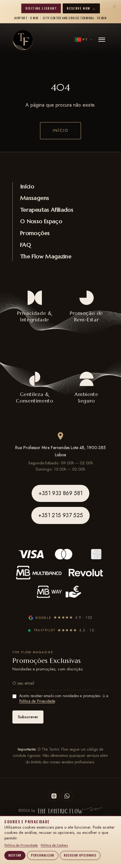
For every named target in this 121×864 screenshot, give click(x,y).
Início (60, 130)
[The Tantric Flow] (23, 39)
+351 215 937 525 (60, 515)
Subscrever (28, 717)
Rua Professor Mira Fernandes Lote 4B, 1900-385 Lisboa (60, 450)
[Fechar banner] (114, 6)
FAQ (25, 244)
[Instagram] (54, 796)
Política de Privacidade (37, 701)
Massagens (34, 197)
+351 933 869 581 (60, 493)
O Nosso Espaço (41, 221)
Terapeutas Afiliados (46, 209)
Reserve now (81, 8)
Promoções (35, 233)
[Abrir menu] (102, 40)
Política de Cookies (54, 845)
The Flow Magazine (45, 256)
